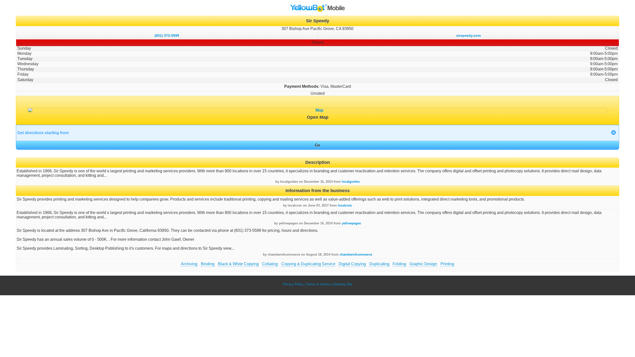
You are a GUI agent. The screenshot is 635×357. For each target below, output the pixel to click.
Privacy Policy (293, 284)
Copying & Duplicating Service (308, 264)
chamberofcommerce (356, 254)
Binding (208, 264)
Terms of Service (318, 284)
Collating (270, 264)
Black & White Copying (238, 264)
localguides (351, 181)
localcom (345, 205)
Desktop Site (343, 284)
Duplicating (379, 264)
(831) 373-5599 (167, 35)
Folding (399, 264)
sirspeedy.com (468, 35)
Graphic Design (423, 264)
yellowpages (351, 223)
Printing (447, 264)
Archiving (189, 264)
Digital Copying (352, 264)
